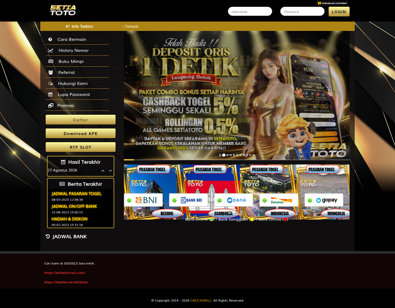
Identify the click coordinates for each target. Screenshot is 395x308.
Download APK (81, 133)
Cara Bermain (70, 39)
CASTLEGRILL (200, 300)
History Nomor (72, 50)
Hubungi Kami (71, 83)
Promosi (65, 105)
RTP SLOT (81, 147)
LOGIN (339, 11)
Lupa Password (72, 94)
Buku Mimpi (70, 61)
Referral (65, 72)
